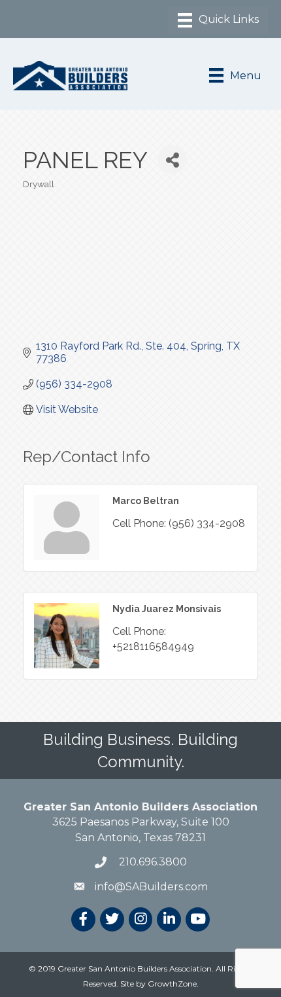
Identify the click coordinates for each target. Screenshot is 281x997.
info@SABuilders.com (151, 886)
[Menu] (218, 20)
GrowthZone (172, 983)
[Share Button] (172, 159)
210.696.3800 (151, 862)
